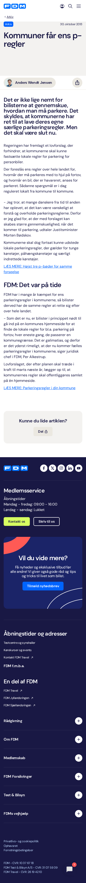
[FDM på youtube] (78, 468)
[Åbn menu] (78, 6)
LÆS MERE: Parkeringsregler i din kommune (39, 388)
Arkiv (10, 17)
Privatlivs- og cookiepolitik (21, 841)
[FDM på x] (52, 468)
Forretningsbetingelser (18, 850)
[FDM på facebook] (43, 468)
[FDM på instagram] (61, 468)
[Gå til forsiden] (15, 6)
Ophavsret (11, 846)
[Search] (70, 6)
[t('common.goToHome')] (16, 468)
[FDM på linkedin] (70, 468)
